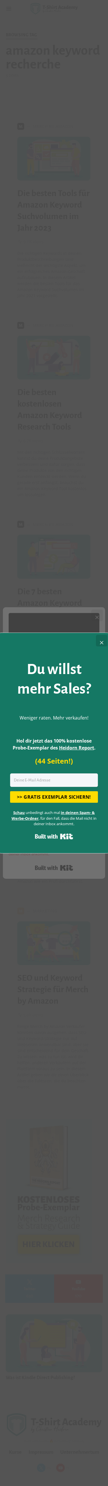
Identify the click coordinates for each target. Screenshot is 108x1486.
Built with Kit (54, 836)
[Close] (101, 640)
